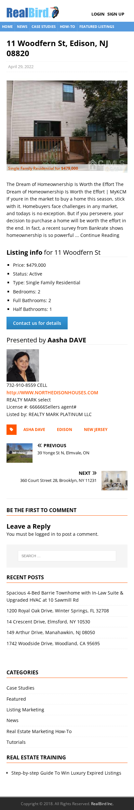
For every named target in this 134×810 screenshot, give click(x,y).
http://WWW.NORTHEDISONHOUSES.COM (52, 392)
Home (7, 26)
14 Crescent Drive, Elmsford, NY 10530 (48, 622)
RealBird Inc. (102, 803)
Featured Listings (96, 26)
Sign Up (115, 14)
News (22, 26)
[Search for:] (67, 555)
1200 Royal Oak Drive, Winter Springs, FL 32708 (58, 611)
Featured (16, 699)
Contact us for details (37, 323)
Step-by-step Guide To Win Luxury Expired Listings (66, 773)
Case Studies (44, 26)
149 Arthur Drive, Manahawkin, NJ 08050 (51, 632)
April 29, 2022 (21, 66)
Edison (64, 429)
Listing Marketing (25, 709)
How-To (67, 26)
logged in (45, 534)
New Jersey (95, 429)
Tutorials (16, 742)
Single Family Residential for (43, 168)
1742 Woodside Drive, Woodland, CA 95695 (53, 643)
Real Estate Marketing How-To (39, 731)
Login (98, 14)
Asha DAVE (34, 429)
